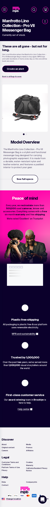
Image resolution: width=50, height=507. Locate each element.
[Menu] (4, 9)
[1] (24, 134)
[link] (17, 10)
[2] (26, 134)
